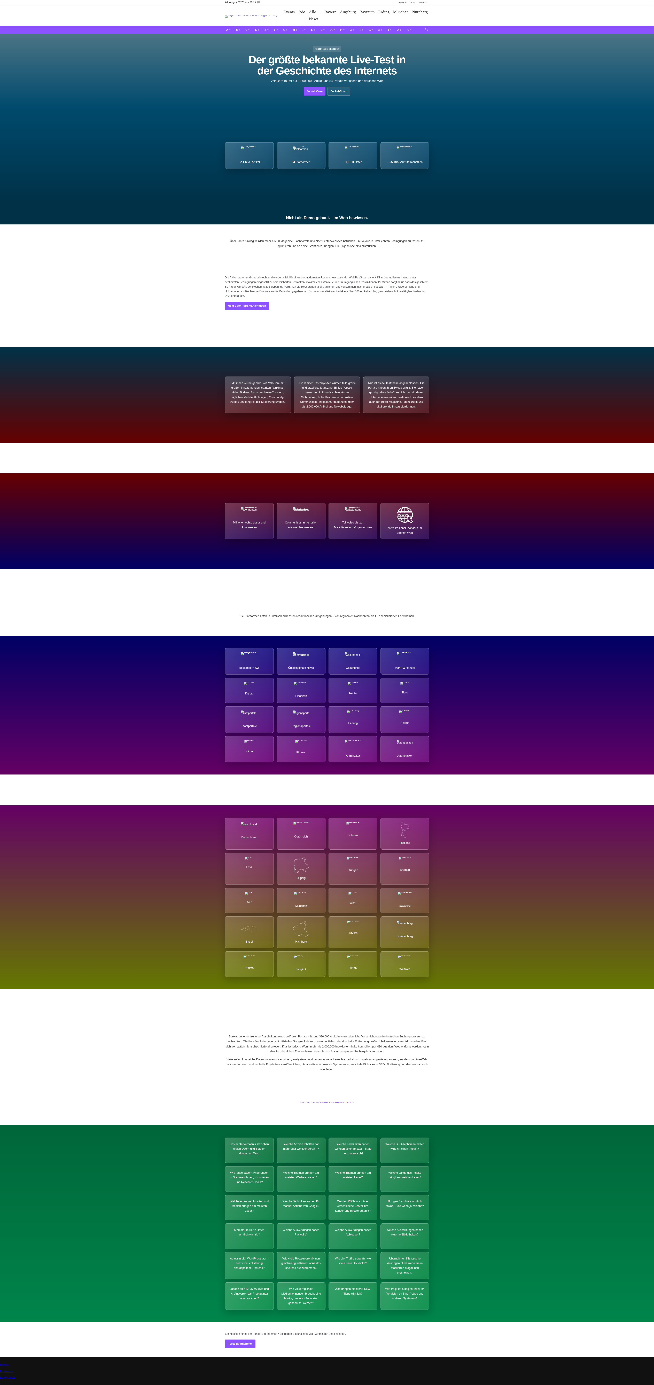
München (401, 12)
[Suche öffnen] (426, 29)
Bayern (330, 12)
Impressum (6, 1371)
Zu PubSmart (338, 91)
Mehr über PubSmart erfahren (247, 305)
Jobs (412, 2)
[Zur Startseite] (253, 15)
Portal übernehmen (240, 1343)
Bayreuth (367, 12)
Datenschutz (7, 1377)
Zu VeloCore (315, 91)
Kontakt (423, 2)
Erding (384, 12)
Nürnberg (420, 12)
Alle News (313, 15)
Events (403, 2)
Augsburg (348, 12)
